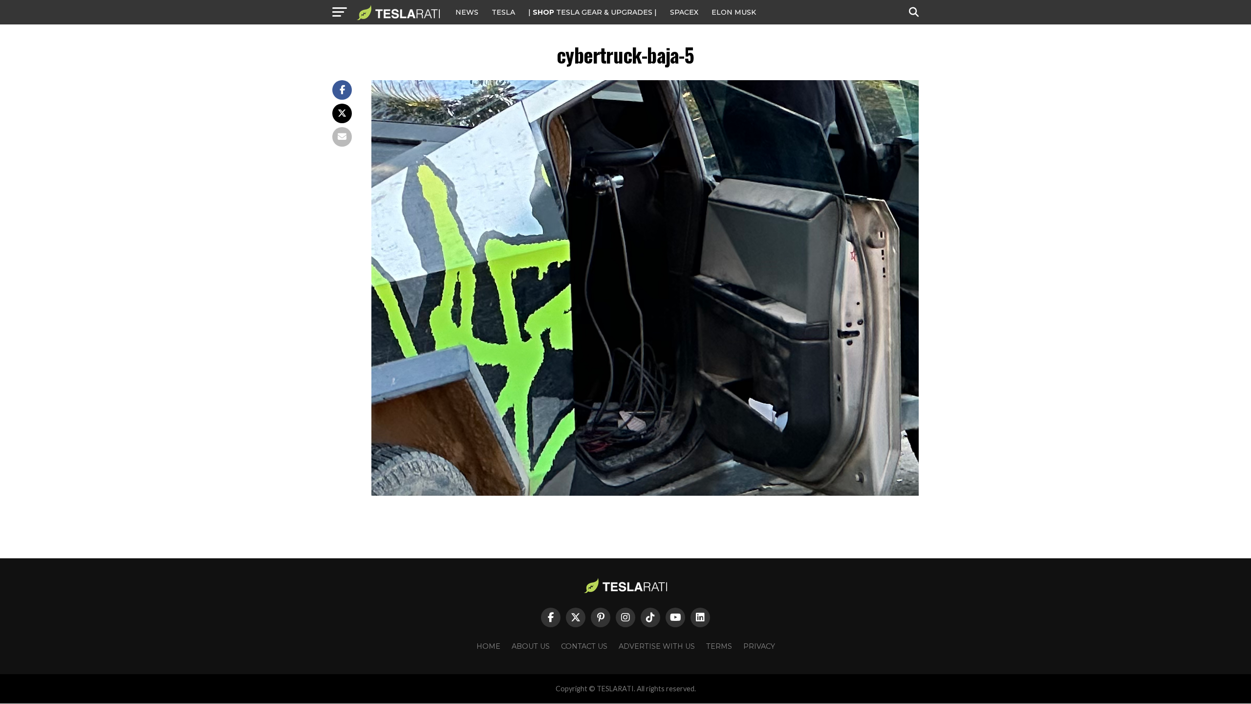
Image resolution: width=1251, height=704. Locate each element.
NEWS (466, 12)
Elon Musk (734, 12)
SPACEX (684, 12)
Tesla (503, 12)
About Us (531, 646)
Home (488, 646)
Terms (719, 646)
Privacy (759, 646)
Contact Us (584, 646)
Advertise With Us (657, 646)
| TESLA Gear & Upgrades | (592, 12)
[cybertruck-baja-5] (645, 493)
